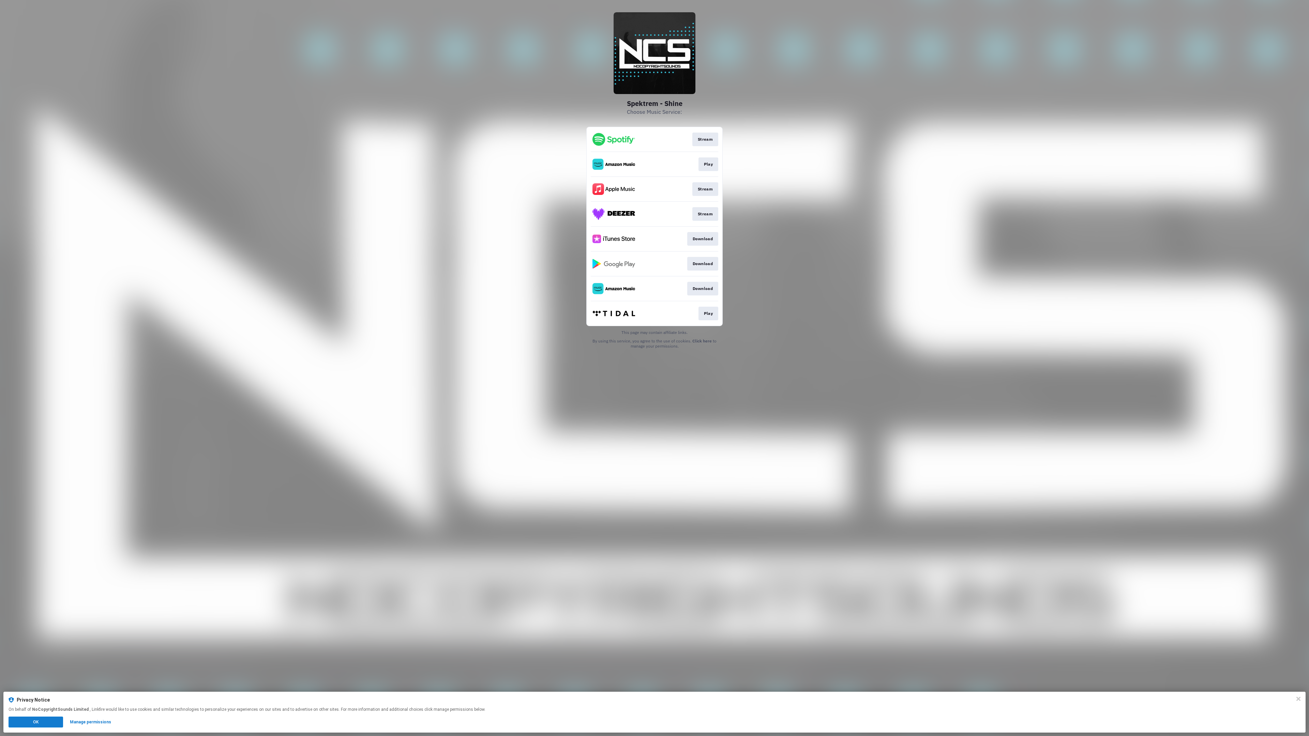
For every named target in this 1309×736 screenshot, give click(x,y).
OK (36, 722)
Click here (702, 340)
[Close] (1298, 698)
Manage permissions (90, 722)
